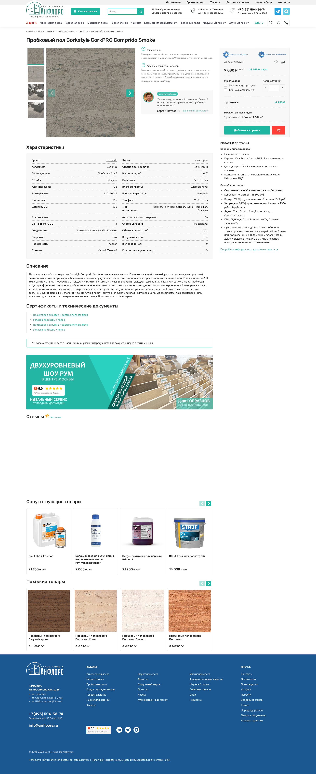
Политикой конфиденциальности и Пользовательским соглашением (131, 759)
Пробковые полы (190, 22)
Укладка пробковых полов (49, 319)
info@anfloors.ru (43, 725)
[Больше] (282, 87)
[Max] (136, 729)
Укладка (215, 2)
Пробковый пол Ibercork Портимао (185, 637)
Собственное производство (167, 13)
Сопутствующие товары (100, 689)
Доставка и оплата (238, 2)
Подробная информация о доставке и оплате (247, 249)
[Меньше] (265, 87)
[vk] (119, 729)
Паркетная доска (74, 22)
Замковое (83, 230)
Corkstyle (111, 160)
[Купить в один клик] (278, 130)
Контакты (284, 2)
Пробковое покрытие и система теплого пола (60, 314)
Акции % (31, 22)
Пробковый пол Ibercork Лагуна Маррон (44, 637)
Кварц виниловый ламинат (160, 22)
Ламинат (136, 22)
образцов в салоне (166, 9)
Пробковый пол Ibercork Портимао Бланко (138, 637)
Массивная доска (97, 22)
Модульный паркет (214, 22)
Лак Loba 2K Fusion (40, 556)
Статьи (245, 705)
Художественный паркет (153, 699)
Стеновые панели (200, 689)
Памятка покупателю (253, 715)
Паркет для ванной (98, 699)
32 (115, 186)
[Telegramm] (128, 729)
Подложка (195, 699)
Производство (195, 2)
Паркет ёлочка (119, 22)
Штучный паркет (239, 22)
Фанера (90, 705)
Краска (142, 694)
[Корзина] (286, 23)
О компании (173, 2)
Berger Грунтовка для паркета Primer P (142, 557)
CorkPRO (112, 166)
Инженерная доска (51, 22)
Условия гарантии (252, 720)
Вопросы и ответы (252, 699)
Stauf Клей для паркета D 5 (187, 556)
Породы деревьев (252, 710)
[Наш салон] (119, 382)
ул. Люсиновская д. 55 (210, 11)
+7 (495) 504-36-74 (252, 9)
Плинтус (143, 689)
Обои (192, 694)
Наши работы (263, 2)
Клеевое (112, 230)
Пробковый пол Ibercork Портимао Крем (91, 637)
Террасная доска (96, 694)
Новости (246, 694)
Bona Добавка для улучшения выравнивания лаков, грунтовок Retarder (94, 559)
